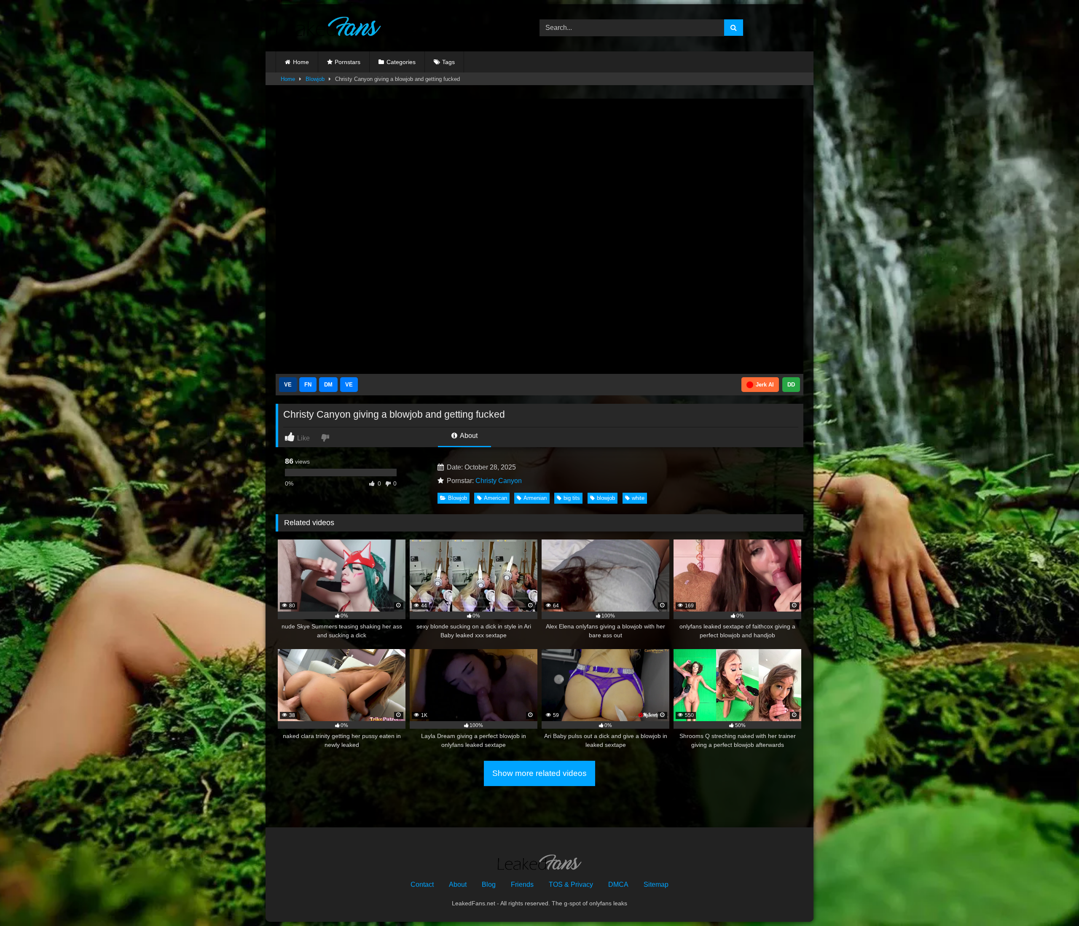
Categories (401, 62)
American (495, 498)
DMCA (618, 884)
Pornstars (347, 62)
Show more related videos (539, 773)
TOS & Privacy (571, 884)
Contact (422, 884)
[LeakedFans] (328, 27)
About (468, 435)
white (638, 498)
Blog (489, 884)
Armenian (535, 498)
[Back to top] (1053, 901)
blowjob (606, 498)
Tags (448, 62)
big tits (572, 498)
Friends (522, 884)
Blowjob (315, 79)
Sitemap (656, 884)
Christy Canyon (498, 480)
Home (301, 62)
